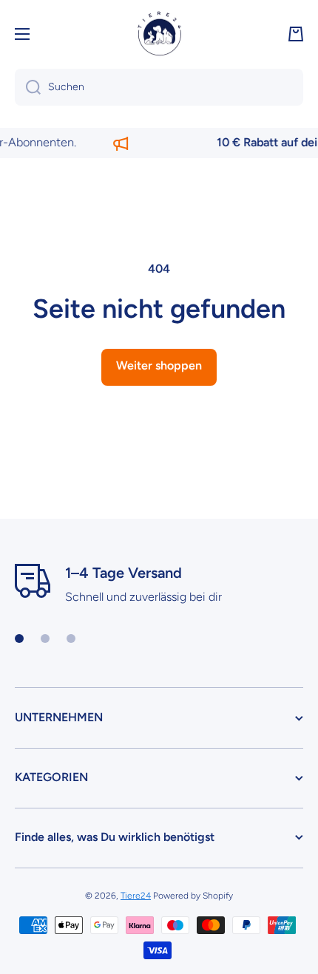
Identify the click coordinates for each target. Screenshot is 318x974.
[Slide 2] (45, 638)
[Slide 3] (71, 638)
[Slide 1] (19, 638)
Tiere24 (136, 895)
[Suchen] (28, 87)
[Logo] (159, 34)
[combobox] (159, 87)
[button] (295, 34)
